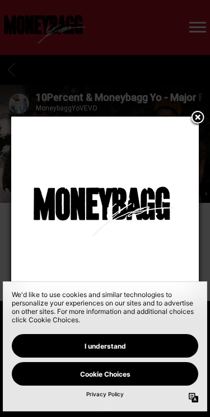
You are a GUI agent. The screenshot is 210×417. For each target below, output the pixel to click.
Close (197, 118)
